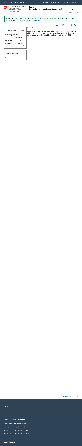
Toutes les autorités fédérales (14, 2)
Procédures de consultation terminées (17, 433)
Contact (57, 2)
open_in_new (63, 25)
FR (67, 2)
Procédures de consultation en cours (16, 430)
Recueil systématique (33, 20)
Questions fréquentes (46, 2)
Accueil (6, 411)
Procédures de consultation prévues (16, 427)
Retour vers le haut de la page (69, 397)
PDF (6, 57)
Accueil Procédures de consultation (16, 423)
